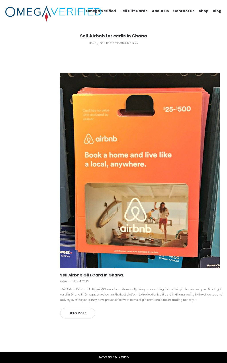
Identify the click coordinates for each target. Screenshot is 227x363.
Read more (77, 313)
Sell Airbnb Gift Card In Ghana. (92, 275)
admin (64, 281)
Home (92, 43)
